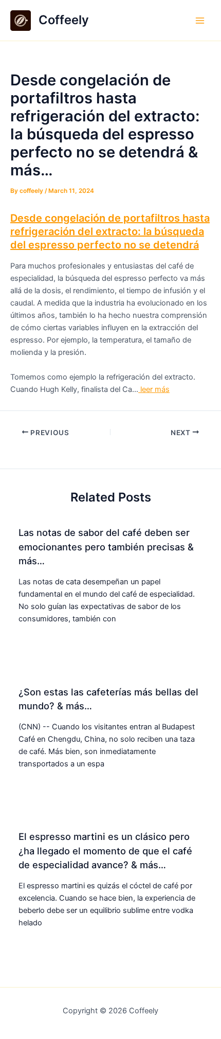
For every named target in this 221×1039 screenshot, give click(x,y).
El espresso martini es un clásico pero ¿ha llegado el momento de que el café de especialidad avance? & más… (105, 850)
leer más (154, 389)
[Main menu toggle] (200, 20)
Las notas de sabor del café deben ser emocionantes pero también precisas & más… (106, 546)
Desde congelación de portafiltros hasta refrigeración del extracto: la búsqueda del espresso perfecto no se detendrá (110, 231)
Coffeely (64, 19)
